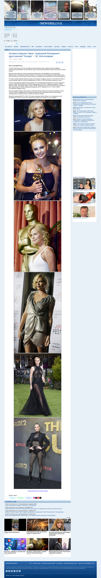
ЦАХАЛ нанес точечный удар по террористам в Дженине (83, 100)
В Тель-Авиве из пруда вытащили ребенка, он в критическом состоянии (84, 124)
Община (63, 46)
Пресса (89, 46)
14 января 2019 (32, 510)
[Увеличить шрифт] (59, 62)
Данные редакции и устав (70, 563)
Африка (20, 59)
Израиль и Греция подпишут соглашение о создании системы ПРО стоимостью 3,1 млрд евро (83, 120)
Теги (30, 563)
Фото (94, 46)
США (11, 59)
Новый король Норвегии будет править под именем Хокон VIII (83, 116)
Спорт (76, 46)
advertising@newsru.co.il (88, 563)
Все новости (8, 46)
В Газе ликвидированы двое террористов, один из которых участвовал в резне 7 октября (84, 104)
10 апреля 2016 (32, 514)
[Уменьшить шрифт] (57, 62)
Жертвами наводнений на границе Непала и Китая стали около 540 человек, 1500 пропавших (84, 128)
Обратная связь (37, 563)
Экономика (39, 46)
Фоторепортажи (23, 504)
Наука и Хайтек (48, 46)
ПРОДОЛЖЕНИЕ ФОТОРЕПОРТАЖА (38, 491)
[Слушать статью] (63, 62)
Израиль (16, 46)
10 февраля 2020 (32, 504)
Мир (33, 46)
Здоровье (57, 46)
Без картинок (59, 563)
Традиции (83, 46)
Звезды (15, 59)
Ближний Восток (25, 46)
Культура (70, 46)
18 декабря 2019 (29, 507)
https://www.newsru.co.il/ (12, 504)
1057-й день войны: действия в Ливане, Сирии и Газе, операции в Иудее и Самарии (85, 112)
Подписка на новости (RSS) (48, 563)
